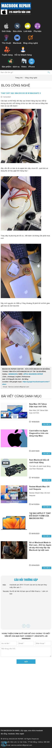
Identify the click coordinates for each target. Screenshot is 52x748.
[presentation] (23, 626)
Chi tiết (46, 424)
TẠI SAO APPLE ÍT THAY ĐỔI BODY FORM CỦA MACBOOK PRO (40, 515)
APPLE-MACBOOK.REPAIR (33, 374)
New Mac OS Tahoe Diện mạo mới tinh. (38, 405)
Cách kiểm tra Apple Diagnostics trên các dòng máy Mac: (38, 433)
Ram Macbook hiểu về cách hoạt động (39, 461)
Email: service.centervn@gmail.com (19, 745)
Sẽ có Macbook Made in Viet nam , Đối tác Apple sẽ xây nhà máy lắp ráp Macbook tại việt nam (40, 546)
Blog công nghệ (31, 78)
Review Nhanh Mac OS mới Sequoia (39, 487)
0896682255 (12, 374)
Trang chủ (19, 78)
